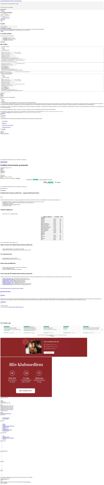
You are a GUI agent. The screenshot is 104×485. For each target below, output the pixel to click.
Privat (4, 75)
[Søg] (7, 16)
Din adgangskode (3, 27)
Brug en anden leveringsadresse (7, 72)
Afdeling (3, 55)
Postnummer (3, 64)
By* (2, 65)
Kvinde (3, 99)
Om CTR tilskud (5, 418)
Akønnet (3, 101)
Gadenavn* (3, 63)
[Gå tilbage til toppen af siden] (1, 480)
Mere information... (27, 481)
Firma (4, 49)
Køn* (1, 98)
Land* (2, 66)
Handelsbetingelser (6, 426)
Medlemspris (3, 171)
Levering (4, 427)
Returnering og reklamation (7, 429)
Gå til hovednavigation (18, 0)
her (42, 111)
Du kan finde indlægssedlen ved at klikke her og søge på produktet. (11, 288)
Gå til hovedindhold (3, 0)
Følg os (1, 470)
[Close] (0, 484)
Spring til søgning (10, 0)
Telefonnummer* (4, 89)
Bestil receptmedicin (6, 417)
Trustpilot (4, 438)
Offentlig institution (6, 50)
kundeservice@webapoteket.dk (5, 413)
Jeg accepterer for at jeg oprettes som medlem (12, 112)
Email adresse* (4, 60)
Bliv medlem (3, 113)
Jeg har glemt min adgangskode (5, 28)
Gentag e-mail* (4, 61)
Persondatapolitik (6, 428)
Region (2, 67)
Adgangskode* (3, 71)
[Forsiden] (6, 13)
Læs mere (2, 168)
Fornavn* (3, 52)
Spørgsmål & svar (6, 430)
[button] (43, 356)
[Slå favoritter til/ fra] (2, 132)
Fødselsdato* (2, 93)
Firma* (2, 54)
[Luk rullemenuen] (1, 16)
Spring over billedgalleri (4, 133)
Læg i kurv (2, 175)
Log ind (2, 31)
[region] (52, 145)
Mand (3, 100)
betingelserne (9, 112)
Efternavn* (3, 53)
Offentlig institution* (5, 57)
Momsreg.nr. (3, 56)
